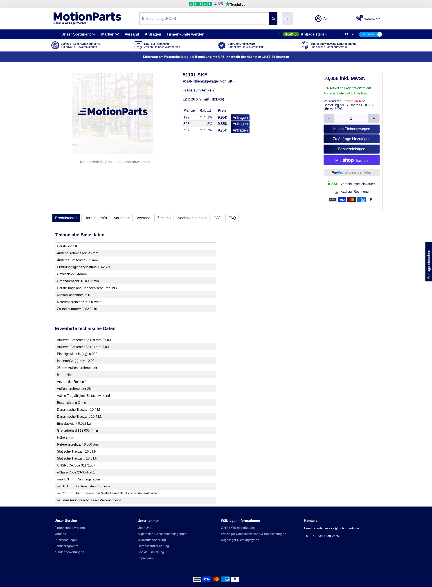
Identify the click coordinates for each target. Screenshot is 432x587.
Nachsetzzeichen (192, 218)
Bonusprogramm (66, 546)
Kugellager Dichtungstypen (240, 540)
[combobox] (204, 18)
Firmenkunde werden (185, 34)
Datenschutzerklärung (153, 546)
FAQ (232, 218)
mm (287, 18)
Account (329, 19)
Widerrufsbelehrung (152, 540)
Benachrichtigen (351, 149)
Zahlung (164, 218)
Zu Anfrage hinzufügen (351, 139)
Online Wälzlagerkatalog (238, 527)
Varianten (122, 218)
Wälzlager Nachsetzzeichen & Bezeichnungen (253, 534)
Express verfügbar (358, 172)
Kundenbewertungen (69, 552)
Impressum (146, 558)
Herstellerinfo (95, 218)
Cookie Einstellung (151, 552)
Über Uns (144, 527)
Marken (107, 34)
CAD (217, 218)
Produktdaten (66, 218)
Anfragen (153, 34)
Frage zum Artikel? (198, 90)
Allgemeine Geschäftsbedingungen (162, 534)
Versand (132, 34)
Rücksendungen (66, 540)
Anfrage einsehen (428, 261)
